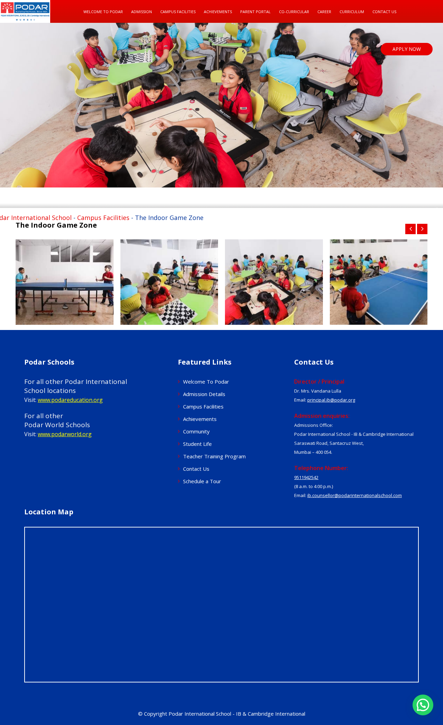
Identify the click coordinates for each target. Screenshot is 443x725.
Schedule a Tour (202, 481)
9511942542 (306, 477)
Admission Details (204, 394)
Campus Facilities (178, 11)
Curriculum (352, 11)
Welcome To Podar (103, 11)
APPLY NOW (406, 49)
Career (324, 11)
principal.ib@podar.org (331, 400)
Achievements (200, 418)
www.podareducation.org (70, 400)
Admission (141, 11)
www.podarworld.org (65, 434)
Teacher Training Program (214, 456)
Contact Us (384, 11)
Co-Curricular (294, 11)
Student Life (197, 443)
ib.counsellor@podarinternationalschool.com (354, 495)
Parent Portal (255, 11)
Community (196, 431)
